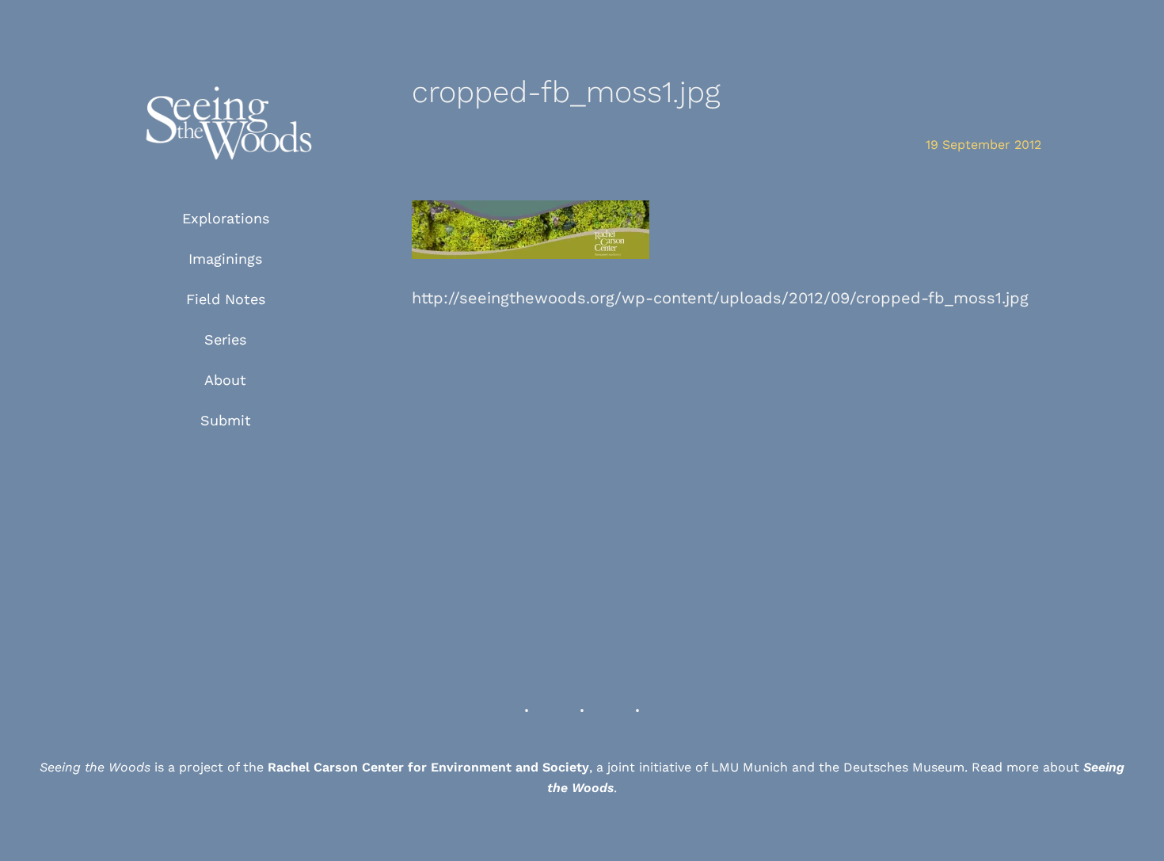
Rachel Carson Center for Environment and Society (428, 767)
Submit (225, 420)
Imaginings (225, 258)
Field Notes (225, 299)
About (225, 379)
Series (225, 339)
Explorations (225, 218)
